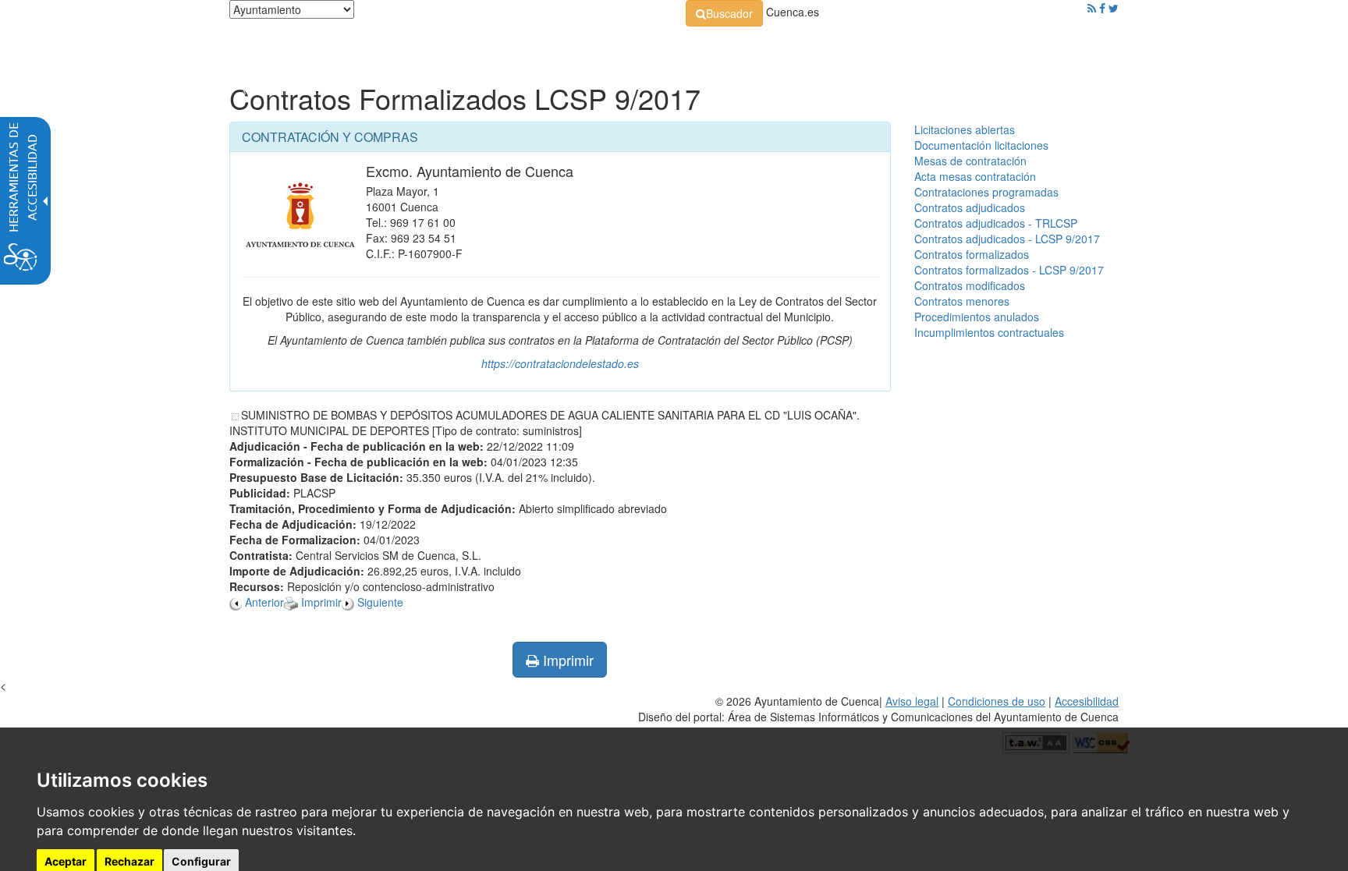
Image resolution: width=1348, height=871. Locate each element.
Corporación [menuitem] (450, 47)
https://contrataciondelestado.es (560, 363)
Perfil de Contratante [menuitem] (749, 47)
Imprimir (566, 660)
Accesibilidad (1087, 701)
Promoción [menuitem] (1005, 47)
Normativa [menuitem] (638, 47)
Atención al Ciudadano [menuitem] (890, 47)
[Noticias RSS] (1091, 8)
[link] (724, 13)
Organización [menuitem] (546, 47)
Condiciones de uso (996, 701)
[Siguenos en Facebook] (1102, 8)
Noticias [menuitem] (1074, 47)
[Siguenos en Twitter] (1114, 8)
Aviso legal (911, 701)
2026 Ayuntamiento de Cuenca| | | (878, 708)
